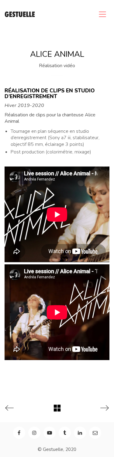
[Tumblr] (65, 433)
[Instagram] (34, 433)
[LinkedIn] (80, 433)
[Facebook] (19, 433)
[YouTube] (49, 433)
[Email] (95, 433)
